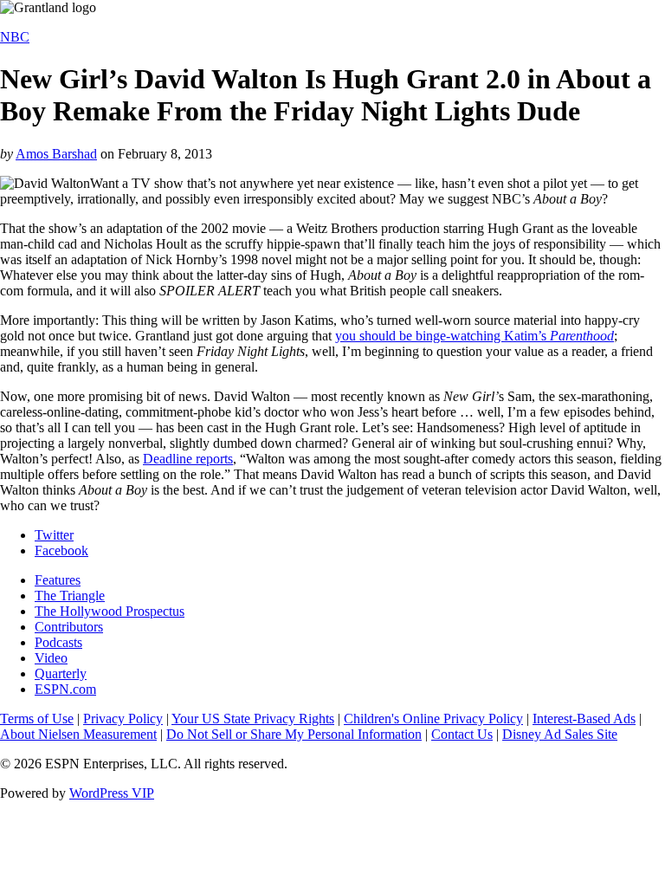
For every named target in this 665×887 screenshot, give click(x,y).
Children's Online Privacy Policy (433, 718)
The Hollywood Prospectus (109, 611)
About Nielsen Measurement (78, 734)
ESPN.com (65, 689)
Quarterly (61, 673)
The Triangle (70, 595)
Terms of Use (37, 718)
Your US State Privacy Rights (252, 718)
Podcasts (58, 642)
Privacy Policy (123, 718)
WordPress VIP (111, 793)
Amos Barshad (56, 153)
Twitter (54, 535)
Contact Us (462, 734)
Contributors (69, 626)
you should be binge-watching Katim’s (474, 335)
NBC (14, 36)
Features (58, 580)
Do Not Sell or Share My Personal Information (294, 734)
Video (51, 658)
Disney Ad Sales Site (559, 734)
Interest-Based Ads (584, 718)
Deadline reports (188, 458)
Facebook (61, 550)
